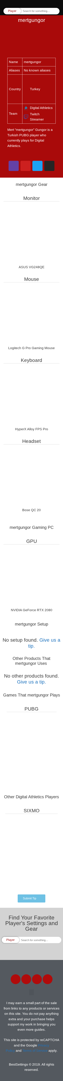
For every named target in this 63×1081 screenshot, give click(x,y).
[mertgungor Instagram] (49, 166)
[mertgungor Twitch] (14, 166)
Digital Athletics (41, 108)
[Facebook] (15, 979)
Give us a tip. (31, 682)
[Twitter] (26, 979)
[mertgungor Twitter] (37, 166)
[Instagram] (37, 979)
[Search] (56, 11)
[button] (58, 4)
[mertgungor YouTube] (25, 166)
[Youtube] (47, 979)
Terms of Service (35, 1050)
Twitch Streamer (37, 116)
